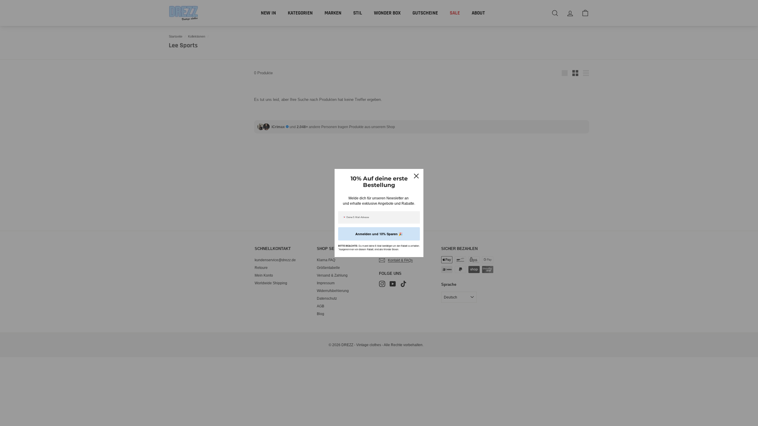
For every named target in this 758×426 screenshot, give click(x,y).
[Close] (416, 176)
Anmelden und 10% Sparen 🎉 (379, 234)
